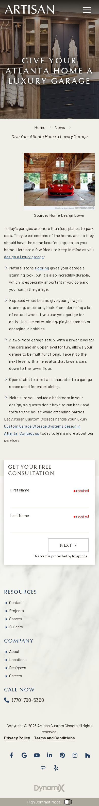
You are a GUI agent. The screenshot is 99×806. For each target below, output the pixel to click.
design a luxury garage (24, 256)
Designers (17, 667)
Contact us (29, 433)
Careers (15, 675)
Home (39, 127)
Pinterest (62, 755)
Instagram (75, 755)
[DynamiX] (49, 788)
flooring (42, 267)
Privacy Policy (17, 737)
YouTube (36, 755)
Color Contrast (68, 801)
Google (24, 755)
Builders (16, 626)
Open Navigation (87, 10)
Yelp (56, 768)
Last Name (19, 515)
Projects (16, 610)
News (60, 127)
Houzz (87, 755)
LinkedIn (49, 755)
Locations (18, 659)
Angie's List (43, 768)
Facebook (11, 755)
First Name (19, 489)
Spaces (15, 618)
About (14, 651)
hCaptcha (79, 556)
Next (66, 545)
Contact (16, 602)
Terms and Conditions (54, 737)
